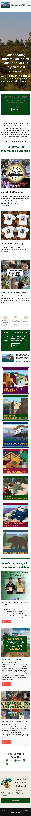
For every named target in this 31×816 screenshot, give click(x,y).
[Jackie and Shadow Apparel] (15, 274)
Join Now (15, 109)
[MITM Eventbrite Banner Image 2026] (15, 173)
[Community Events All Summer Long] (15, 705)
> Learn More (5, 205)
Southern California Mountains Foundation (13, 811)
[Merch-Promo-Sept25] (15, 225)
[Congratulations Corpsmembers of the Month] (15, 585)
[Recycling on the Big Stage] (15, 642)
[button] (29, 5)
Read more (6, 621)
